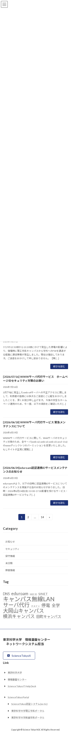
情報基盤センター (17, 679)
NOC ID (33, 594)
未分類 (8, 563)
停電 (45, 605)
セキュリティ (12, 549)
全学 (56, 605)
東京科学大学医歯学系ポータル (27, 717)
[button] (19, 656)
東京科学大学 (15, 672)
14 (42, 517)
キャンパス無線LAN (29, 599)
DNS (6, 594)
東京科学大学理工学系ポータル (27, 710)
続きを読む (59, 366)
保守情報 (10, 556)
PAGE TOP (65, 709)
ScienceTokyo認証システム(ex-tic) (29, 703)
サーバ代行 (16, 605)
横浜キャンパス (19, 616)
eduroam (19, 593)
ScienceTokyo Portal (18, 697)
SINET (43, 594)
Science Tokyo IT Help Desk (22, 686)
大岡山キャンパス (23, 610)
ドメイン (35, 606)
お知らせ (10, 541)
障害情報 (10, 570)
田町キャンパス (48, 616)
